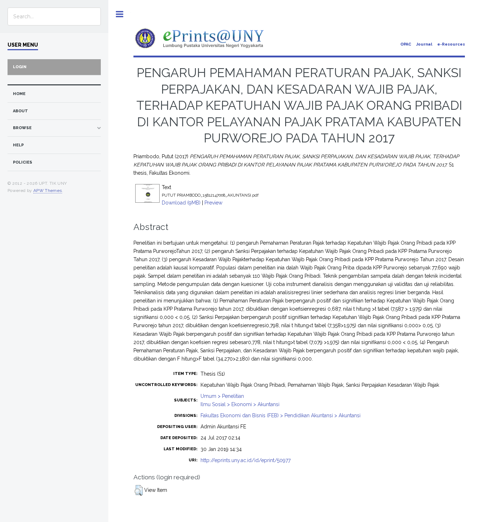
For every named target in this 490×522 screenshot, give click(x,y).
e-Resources (451, 44)
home (19, 93)
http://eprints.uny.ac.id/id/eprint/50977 (246, 460)
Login (20, 67)
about (20, 111)
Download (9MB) (181, 203)
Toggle (119, 14)
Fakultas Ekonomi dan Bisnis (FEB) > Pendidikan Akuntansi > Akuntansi (281, 415)
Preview (213, 203)
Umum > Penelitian (222, 396)
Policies (22, 162)
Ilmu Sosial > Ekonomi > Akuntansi (240, 404)
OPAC (405, 44)
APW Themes (47, 190)
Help (18, 145)
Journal (424, 44)
